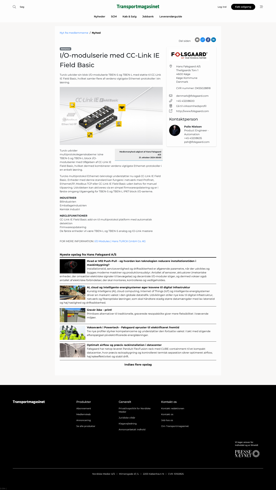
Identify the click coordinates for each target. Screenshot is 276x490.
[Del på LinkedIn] (213, 39)
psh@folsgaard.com (197, 141)
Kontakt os (167, 414)
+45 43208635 (193, 138)
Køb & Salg (130, 16)
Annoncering (83, 420)
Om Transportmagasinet (175, 426)
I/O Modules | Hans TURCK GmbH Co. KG (120, 241)
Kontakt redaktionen (172, 408)
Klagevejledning (128, 423)
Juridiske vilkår (127, 417)
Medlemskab (83, 414)
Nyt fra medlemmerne (74, 32)
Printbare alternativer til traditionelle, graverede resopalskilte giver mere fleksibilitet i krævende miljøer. (147, 313)
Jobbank (148, 16)
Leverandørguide (170, 16)
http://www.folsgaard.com (192, 111)
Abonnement (83, 408)
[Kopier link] (202, 39)
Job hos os (167, 420)
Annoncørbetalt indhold (132, 429)
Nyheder (99, 16)
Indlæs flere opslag (138, 364)
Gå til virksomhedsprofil (191, 106)
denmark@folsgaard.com (192, 95)
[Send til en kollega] (197, 39)
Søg (22, 6)
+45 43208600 (185, 100)
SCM (114, 16)
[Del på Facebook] (208, 39)
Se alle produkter (85, 426)
